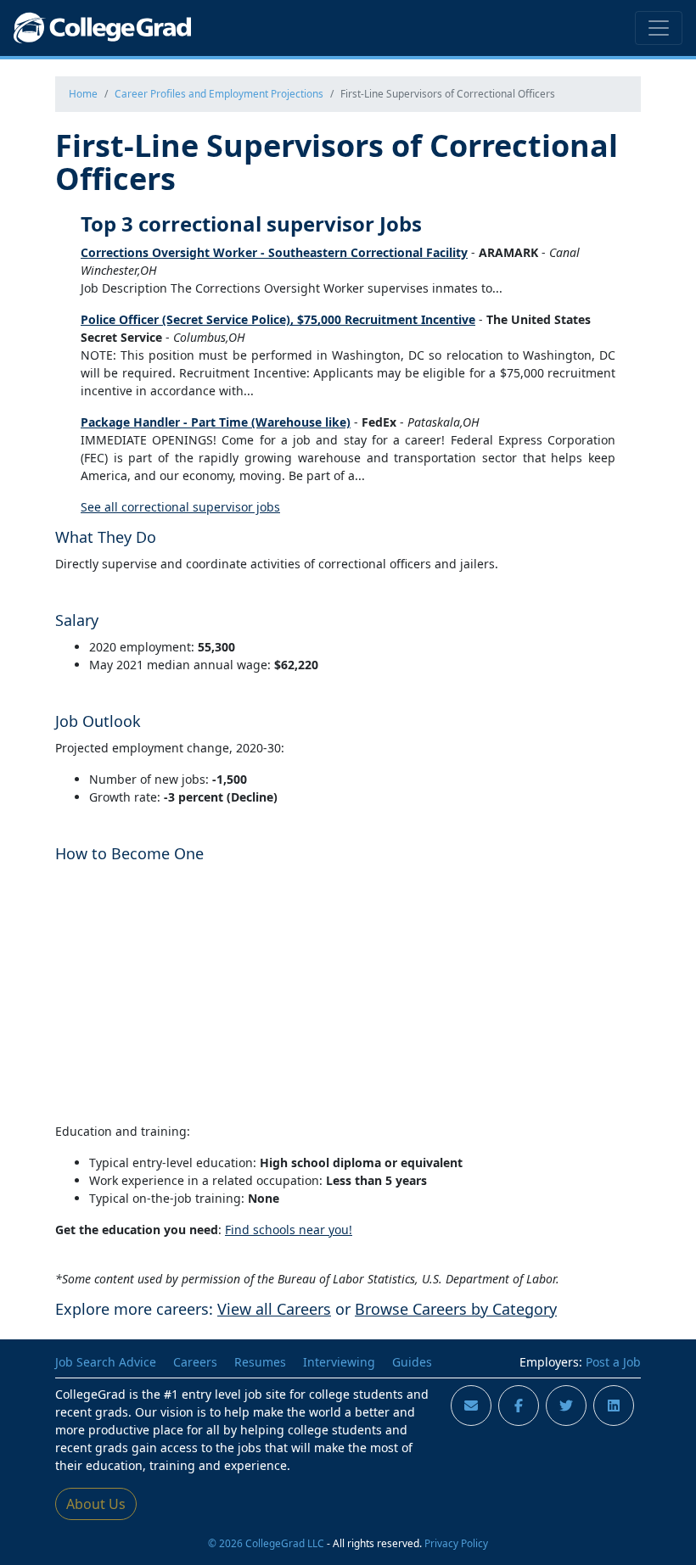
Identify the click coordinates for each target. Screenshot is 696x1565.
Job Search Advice (105, 1362)
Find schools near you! (288, 1229)
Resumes (260, 1362)
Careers (195, 1362)
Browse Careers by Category (456, 1309)
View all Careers (274, 1309)
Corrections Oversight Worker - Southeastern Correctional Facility (274, 252)
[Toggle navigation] (658, 28)
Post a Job (613, 1362)
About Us (96, 1504)
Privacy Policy (456, 1543)
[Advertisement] (348, 990)
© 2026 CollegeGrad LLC (266, 1543)
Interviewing (339, 1362)
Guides (412, 1362)
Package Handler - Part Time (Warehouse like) (216, 422)
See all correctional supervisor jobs (180, 507)
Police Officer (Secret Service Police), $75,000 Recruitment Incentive (278, 319)
